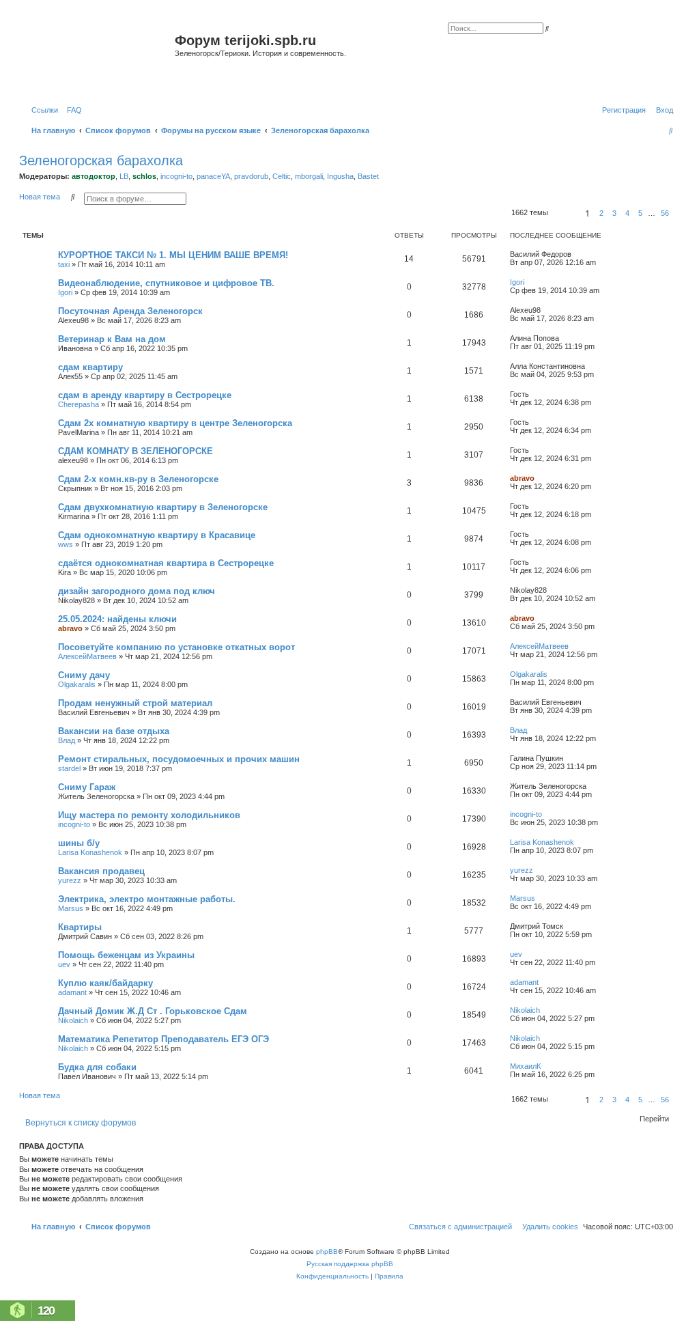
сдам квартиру (90, 367)
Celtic (281, 176)
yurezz (69, 880)
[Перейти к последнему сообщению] (576, 254)
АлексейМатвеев (87, 656)
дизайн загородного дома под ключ (136, 591)
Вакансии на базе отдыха (113, 731)
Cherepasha (78, 404)
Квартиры (80, 927)
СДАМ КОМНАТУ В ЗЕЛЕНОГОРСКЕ (135, 451)
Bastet (368, 176)
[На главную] (99, 57)
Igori (65, 292)
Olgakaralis (77, 684)
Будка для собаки (97, 1067)
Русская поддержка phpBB (349, 1264)
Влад (66, 740)
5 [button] (640, 213)
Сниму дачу (84, 675)
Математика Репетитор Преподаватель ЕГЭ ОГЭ (163, 1039)
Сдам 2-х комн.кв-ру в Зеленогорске (138, 479)
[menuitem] (71, 110)
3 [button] (614, 213)
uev (64, 964)
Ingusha (340, 176)
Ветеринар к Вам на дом (112, 339)
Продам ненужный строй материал (135, 703)
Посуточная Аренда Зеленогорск (130, 311)
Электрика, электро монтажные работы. (147, 899)
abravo (522, 478)
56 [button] (665, 213)
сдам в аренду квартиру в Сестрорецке (144, 395)
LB (123, 176)
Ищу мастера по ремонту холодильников (149, 815)
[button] (564, 213)
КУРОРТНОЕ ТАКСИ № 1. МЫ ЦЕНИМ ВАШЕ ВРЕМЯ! (173, 255)
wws (65, 544)
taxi (64, 264)
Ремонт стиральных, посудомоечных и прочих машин (179, 759)
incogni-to (176, 176)
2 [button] (601, 213)
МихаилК (525, 1066)
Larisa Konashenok (90, 852)
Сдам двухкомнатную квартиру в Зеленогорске (163, 507)
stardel (69, 768)
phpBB (327, 1251)
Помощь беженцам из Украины (126, 955)
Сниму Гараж (86, 787)
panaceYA (213, 176)
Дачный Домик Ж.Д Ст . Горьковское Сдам (152, 1011)
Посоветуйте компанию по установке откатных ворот (176, 647)
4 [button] (627, 213)
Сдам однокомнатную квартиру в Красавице (156, 535)
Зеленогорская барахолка (101, 160)
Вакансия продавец (101, 871)
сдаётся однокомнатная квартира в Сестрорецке (166, 563)
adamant (72, 992)
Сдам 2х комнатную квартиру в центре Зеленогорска (175, 423)
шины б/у (79, 843)
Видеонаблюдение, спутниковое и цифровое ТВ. (166, 283)
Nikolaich (73, 1020)
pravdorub (251, 176)
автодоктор (93, 176)
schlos (144, 176)
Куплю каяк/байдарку (105, 983)
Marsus (70, 908)
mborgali (309, 176)
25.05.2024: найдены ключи (117, 619)
